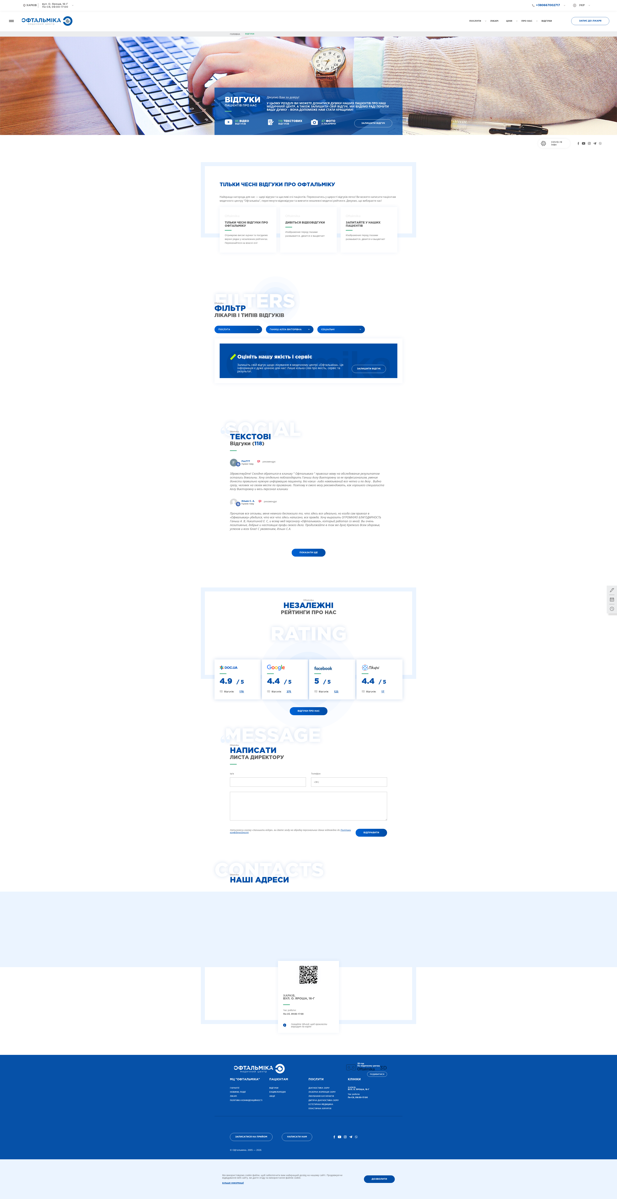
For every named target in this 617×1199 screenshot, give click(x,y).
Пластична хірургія (319, 1108)
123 (336, 691)
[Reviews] (238, 464)
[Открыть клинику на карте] (308, 977)
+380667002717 (548, 5)
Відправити (371, 833)
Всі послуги (224, 337)
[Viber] (600, 143)
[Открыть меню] (11, 21)
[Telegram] (595, 143)
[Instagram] (589, 143)
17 (383, 691)
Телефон (316, 773)
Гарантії (234, 1088)
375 (289, 691)
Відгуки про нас (309, 711)
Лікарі (233, 1096)
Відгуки (273, 1088)
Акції (272, 1096)
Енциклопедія (277, 1092)
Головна (235, 34)
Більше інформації (233, 1183)
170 (241, 691)
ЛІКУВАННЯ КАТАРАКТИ (321, 1096)
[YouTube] (584, 143)
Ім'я (232, 773)
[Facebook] (578, 143)
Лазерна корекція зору (322, 1092)
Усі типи (325, 337)
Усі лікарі (274, 337)
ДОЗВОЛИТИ (379, 1179)
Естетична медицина (320, 1104)
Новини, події (238, 1092)
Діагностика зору (319, 1088)
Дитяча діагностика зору (323, 1100)
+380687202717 (546, 11)
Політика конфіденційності (246, 1100)
